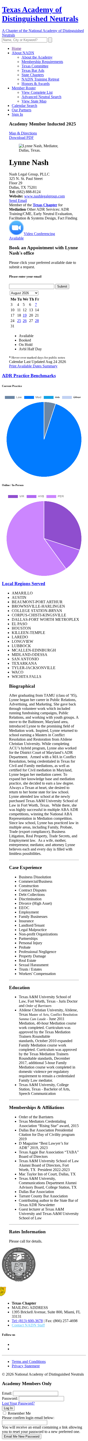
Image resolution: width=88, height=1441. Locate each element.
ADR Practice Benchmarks (29, 375)
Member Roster (24, 88)
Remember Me (19, 1413)
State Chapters (33, 75)
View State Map (34, 101)
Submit (62, 286)
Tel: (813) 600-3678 (27, 1321)
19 (25, 315)
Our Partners (21, 110)
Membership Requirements (42, 62)
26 (25, 321)
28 (37, 321)
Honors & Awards (36, 84)
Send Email (18, 200)
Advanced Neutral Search (41, 97)
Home (16, 48)
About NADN (23, 53)
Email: (7, 1393)
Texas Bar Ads (33, 70)
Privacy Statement (26, 1366)
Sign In (17, 114)
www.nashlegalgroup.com (44, 196)
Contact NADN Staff (28, 1325)
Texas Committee (35, 66)
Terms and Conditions (29, 1361)
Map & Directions (23, 133)
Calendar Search (24, 106)
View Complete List (37, 92)
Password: (10, 1398)
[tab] (44, 375)
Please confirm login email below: (28, 1418)
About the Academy (37, 57)
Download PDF (21, 137)
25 (19, 321)
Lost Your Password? (18, 1403)
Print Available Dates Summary (33, 366)
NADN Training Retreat (40, 79)
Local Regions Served (23, 583)
